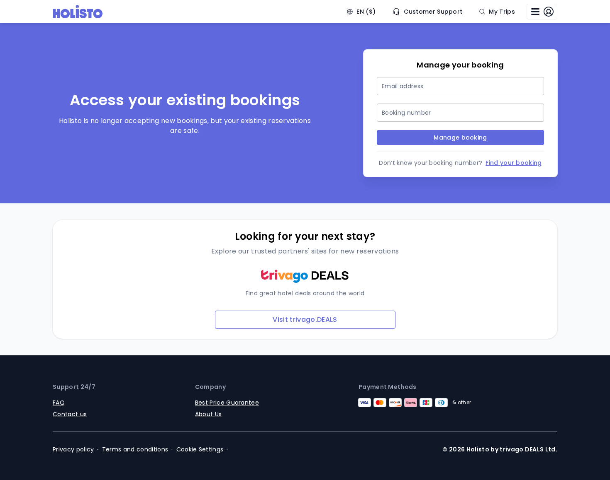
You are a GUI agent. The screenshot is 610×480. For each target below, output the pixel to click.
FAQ (59, 402)
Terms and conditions (135, 449)
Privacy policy (73, 449)
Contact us (70, 414)
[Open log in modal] (542, 11)
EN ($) (366, 11)
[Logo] (77, 11)
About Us (208, 414)
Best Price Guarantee (227, 402)
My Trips (502, 11)
